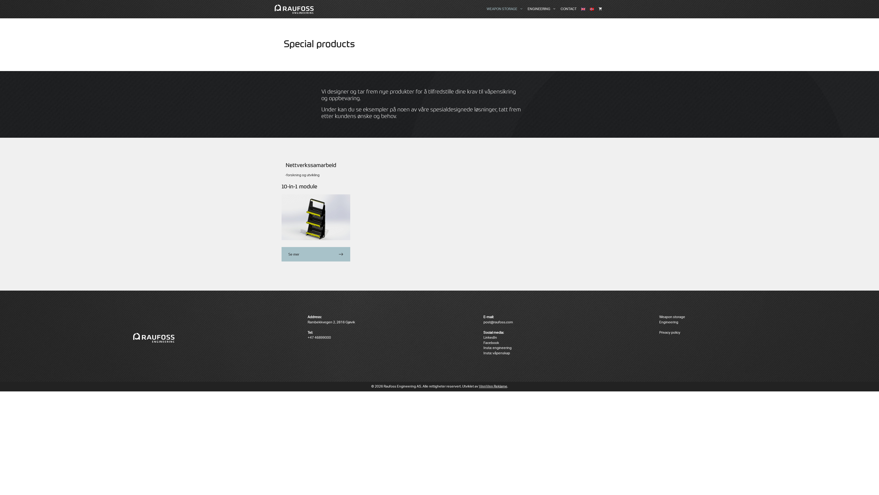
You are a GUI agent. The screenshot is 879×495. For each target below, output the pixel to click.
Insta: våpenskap (496, 353)
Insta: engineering (497, 348)
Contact (569, 9)
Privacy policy (669, 332)
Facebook (491, 343)
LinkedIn (490, 337)
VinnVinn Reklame (493, 386)
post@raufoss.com (498, 322)
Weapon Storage (502, 9)
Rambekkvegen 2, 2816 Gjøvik (331, 322)
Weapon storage (672, 317)
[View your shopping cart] (600, 9)
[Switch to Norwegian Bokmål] (592, 9)
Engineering (539, 9)
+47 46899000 (319, 337)
